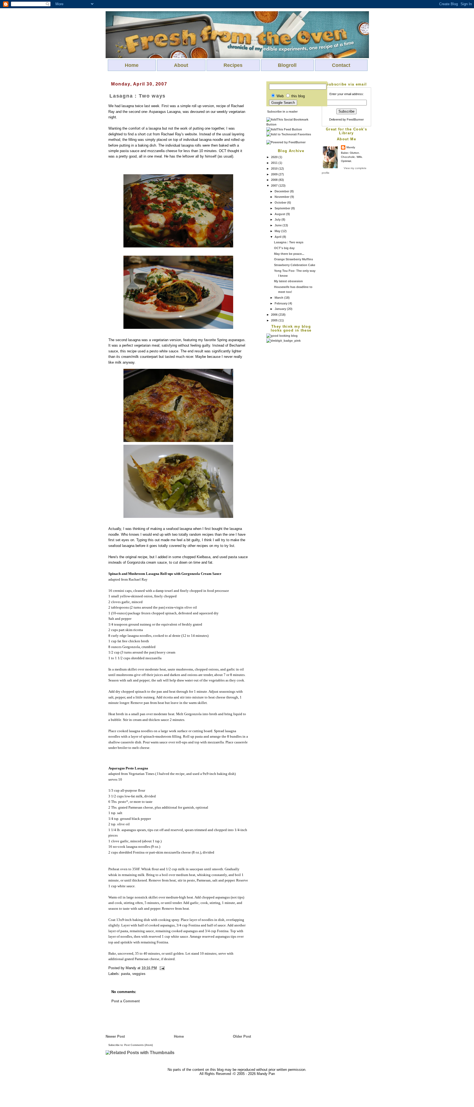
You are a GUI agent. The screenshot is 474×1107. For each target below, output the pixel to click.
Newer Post (115, 1036)
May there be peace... (289, 253)
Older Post (242, 1036)
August (280, 214)
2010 (274, 168)
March (279, 297)
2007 (274, 185)
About (181, 65)
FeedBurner (355, 119)
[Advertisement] (288, 425)
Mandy (350, 147)
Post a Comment (125, 1001)
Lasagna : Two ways (288, 242)
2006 (274, 314)
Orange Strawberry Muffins (293, 259)
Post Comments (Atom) (138, 1045)
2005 (274, 320)
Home (132, 65)
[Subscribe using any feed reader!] (284, 129)
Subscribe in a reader (282, 111)
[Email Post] (161, 968)
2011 (274, 162)
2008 (274, 179)
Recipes (233, 65)
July (278, 219)
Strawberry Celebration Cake (294, 265)
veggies (138, 974)
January (281, 308)
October (281, 202)
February (281, 303)
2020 (274, 157)
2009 (274, 174)
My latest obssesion (288, 281)
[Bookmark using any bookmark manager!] (291, 124)
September (283, 208)
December (282, 191)
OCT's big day (284, 248)
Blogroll (287, 65)
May (278, 231)
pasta (125, 974)
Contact (341, 65)
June (279, 225)
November (282, 196)
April (278, 236)
